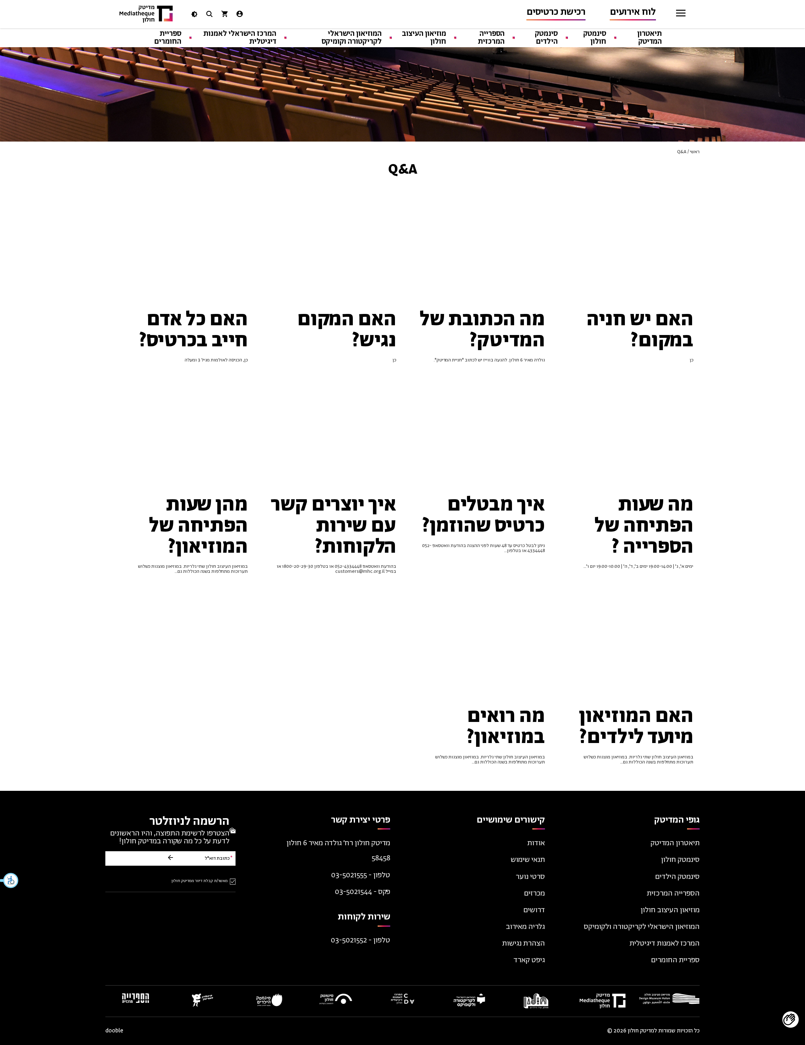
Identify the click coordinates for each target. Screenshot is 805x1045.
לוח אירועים (633, 12)
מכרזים (534, 893)
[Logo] (146, 14)
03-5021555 (349, 875)
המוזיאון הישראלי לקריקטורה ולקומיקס (642, 927)
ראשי (695, 151)
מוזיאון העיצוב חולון (424, 38)
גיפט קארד (529, 960)
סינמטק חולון (594, 38)
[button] (9, 880)
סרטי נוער (530, 877)
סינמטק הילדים (546, 38)
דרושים (534, 910)
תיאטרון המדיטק (649, 38)
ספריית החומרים (167, 38)
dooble (114, 1031)
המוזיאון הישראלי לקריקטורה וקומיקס (352, 38)
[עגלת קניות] (224, 15)
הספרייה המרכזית (491, 38)
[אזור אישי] (239, 15)
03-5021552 (349, 940)
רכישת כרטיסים (556, 12)
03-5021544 (353, 892)
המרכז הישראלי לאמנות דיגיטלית (239, 38)
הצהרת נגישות (523, 943)
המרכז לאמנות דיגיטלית (665, 943)
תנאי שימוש (528, 860)
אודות (536, 843)
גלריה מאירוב (525, 927)
